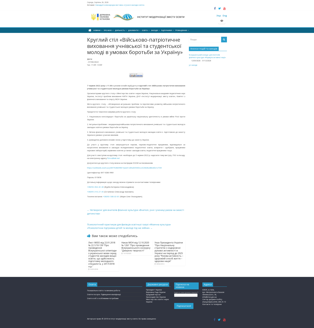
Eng (225, 15)
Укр (218, 15)
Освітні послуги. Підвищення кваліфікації (104, 294)
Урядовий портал (153, 294)
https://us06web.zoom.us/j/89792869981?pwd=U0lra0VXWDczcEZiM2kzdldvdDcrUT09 (124, 168)
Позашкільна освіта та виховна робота (103, 290)
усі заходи (193, 65)
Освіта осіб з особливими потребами (102, 298)
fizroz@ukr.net (113, 158)
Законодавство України (156, 297)
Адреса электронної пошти (186, 292)
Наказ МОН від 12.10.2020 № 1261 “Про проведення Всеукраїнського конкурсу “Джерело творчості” (135, 246)
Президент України (154, 290)
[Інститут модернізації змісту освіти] (90, 30)
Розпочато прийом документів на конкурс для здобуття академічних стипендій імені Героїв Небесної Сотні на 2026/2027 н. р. (147, 5)
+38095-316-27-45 (95, 191)
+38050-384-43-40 (95, 187)
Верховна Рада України (155, 292)
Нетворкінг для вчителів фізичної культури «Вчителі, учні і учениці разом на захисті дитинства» (135, 212)
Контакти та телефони (212, 304)
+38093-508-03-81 (111, 196)
